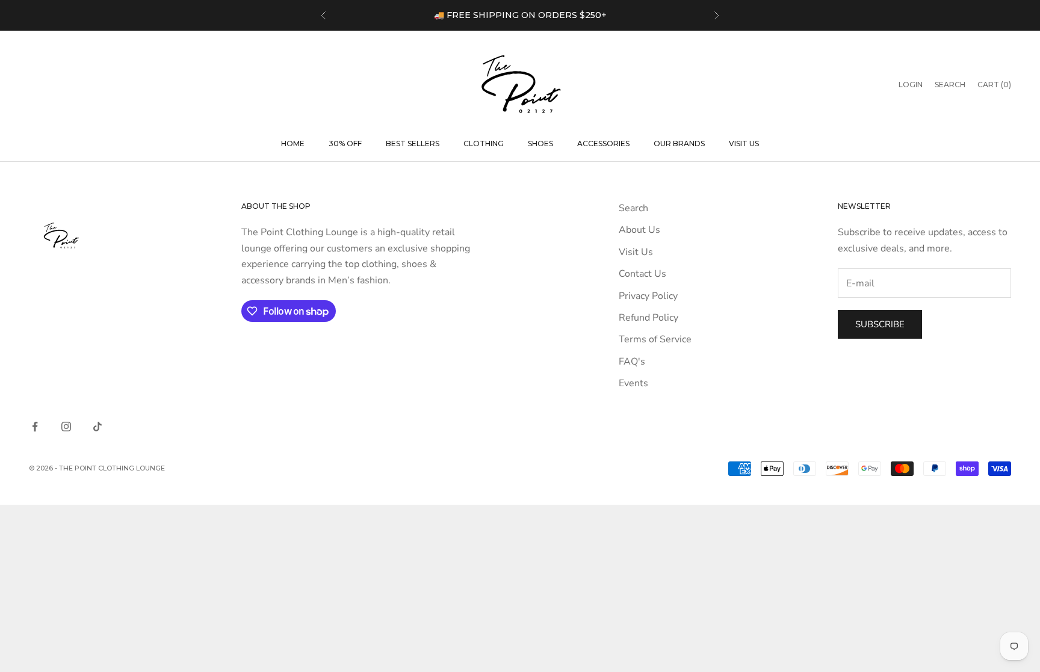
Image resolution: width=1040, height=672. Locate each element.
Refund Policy (648, 317)
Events (633, 383)
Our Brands (679, 143)
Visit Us (744, 143)
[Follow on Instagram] (66, 427)
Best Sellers (412, 143)
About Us (639, 229)
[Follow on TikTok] (97, 427)
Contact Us (642, 273)
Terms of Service (655, 339)
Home (293, 143)
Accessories (603, 143)
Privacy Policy (648, 296)
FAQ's (632, 361)
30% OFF (345, 143)
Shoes (540, 143)
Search (633, 208)
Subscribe (880, 324)
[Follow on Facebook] (35, 427)
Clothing (483, 143)
